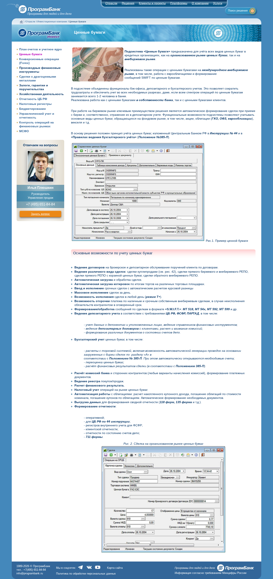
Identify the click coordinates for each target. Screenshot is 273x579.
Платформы (178, 3)
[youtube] (97, 569)
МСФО (24, 131)
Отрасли (30, 21)
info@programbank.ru (29, 573)
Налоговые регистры (35, 104)
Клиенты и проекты (152, 3)
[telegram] (80, 569)
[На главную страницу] (36, 8)
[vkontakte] (89, 569)
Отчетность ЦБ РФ (33, 99)
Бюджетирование (32, 108)
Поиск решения (238, 10)
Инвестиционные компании (52, 21)
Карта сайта (115, 567)
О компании (200, 3)
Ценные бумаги (30, 54)
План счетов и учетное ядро (40, 49)
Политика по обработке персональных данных (86, 573)
